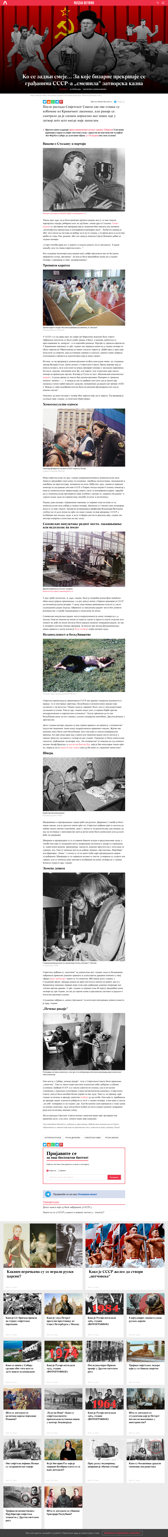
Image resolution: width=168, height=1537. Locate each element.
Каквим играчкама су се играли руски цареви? (40, 1274)
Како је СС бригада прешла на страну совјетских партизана (21, 1321)
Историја (64, 89)
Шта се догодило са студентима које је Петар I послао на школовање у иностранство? (144, 1418)
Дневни (63, 1170)
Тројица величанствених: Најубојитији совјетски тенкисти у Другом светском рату (22, 1516)
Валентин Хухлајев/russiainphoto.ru (58, 591)
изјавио (46, 377)
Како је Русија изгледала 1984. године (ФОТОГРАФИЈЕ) (102, 1321)
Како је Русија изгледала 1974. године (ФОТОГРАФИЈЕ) (61, 1368)
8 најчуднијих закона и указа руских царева (145, 1320)
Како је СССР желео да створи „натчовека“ (116, 1274)
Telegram (120, 102)
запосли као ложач (70, 748)
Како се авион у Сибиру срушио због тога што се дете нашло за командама (20, 1368)
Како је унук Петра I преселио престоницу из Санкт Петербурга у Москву (63, 1321)
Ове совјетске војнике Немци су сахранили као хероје (22, 1465)
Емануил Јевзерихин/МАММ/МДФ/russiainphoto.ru (64, 213)
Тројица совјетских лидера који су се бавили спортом (144, 1367)
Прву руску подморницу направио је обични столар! (103, 1465)
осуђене (84, 1097)
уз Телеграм (92, 136)
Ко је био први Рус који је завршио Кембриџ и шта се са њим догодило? (63, 1466)
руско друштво (72, 1138)
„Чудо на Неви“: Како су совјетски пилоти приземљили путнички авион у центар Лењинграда (63, 1418)
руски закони (111, 1138)
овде (76, 1533)
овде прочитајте (58, 979)
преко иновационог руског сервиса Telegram (91, 130)
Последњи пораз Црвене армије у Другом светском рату (103, 1368)
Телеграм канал (87, 1194)
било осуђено (81, 629)
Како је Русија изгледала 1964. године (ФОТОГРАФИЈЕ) (102, 1416)
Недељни (52, 1170)
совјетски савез (92, 1138)
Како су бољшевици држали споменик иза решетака (145, 1465)
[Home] (5, 3)
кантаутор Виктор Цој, (79, 744)
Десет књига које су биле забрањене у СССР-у (67, 1207)
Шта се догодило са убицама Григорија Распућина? (63, 1513)
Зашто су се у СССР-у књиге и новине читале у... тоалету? (73, 1212)
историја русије (53, 1138)
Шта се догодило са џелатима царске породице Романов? (21, 1416)
